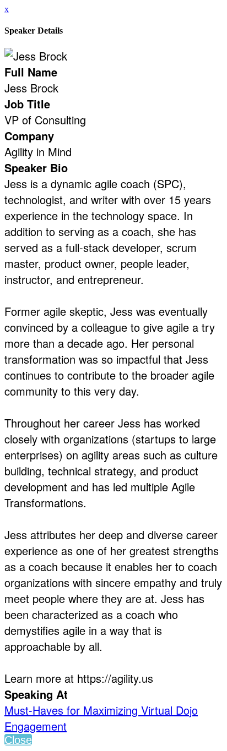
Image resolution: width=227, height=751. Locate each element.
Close (18, 740)
